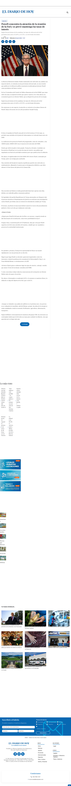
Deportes (50, 724)
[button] (67, 12)
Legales (55, 753)
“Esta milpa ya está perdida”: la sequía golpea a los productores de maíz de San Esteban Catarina (35, 626)
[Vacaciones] (3, 515)
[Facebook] (2, 41)
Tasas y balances (57, 759)
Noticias (40, 748)
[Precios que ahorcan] (3, 536)
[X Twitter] (10, 41)
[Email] (6, 41)
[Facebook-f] (15, 754)
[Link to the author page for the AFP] (4, 38)
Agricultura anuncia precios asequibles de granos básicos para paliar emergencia (35, 647)
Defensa (2, 562)
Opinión (61, 722)
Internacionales (52, 722)
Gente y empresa (41, 728)
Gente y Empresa (42, 761)
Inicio (39, 746)
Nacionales (40, 722)
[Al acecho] (3, 549)
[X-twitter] (23, 754)
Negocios (40, 724)
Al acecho (3, 553)
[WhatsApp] (13, 41)
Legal (54, 746)
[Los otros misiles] (3, 525)
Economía (40, 752)
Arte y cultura (62, 724)
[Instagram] (19, 754)
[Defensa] (3, 558)
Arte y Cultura (41, 759)
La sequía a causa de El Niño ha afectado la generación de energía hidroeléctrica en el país (11, 668)
